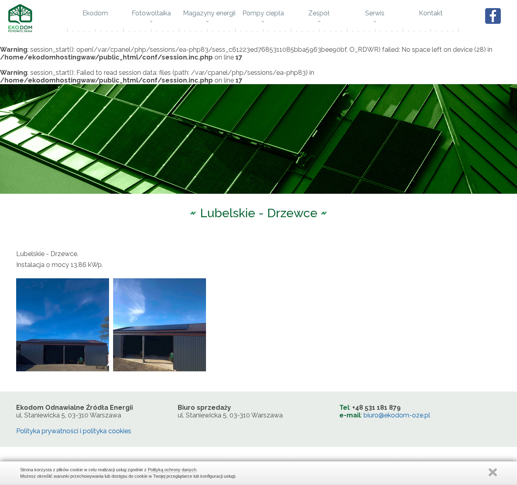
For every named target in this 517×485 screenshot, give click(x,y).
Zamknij (493, 472)
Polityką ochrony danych (172, 469)
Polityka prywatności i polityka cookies (73, 431)
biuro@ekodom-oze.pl (397, 415)
